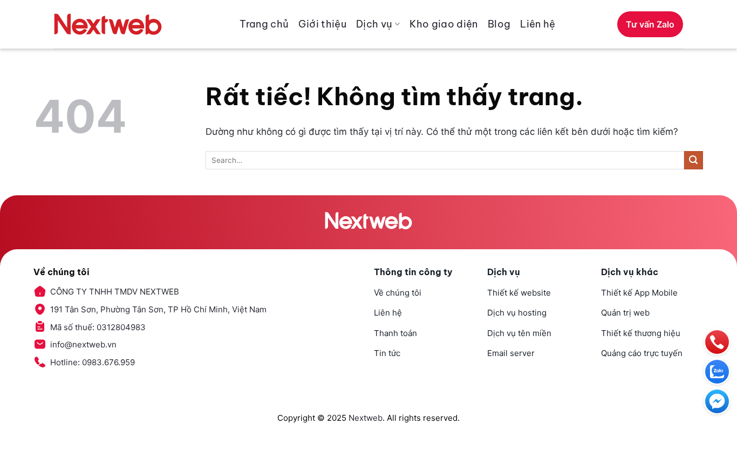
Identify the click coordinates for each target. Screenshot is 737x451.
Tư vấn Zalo (650, 24)
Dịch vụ (374, 24)
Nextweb (366, 418)
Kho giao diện (444, 24)
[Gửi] (693, 160)
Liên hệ (538, 24)
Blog (499, 24)
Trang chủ (264, 24)
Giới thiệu (322, 24)
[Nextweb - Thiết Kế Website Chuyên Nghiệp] (108, 24)
